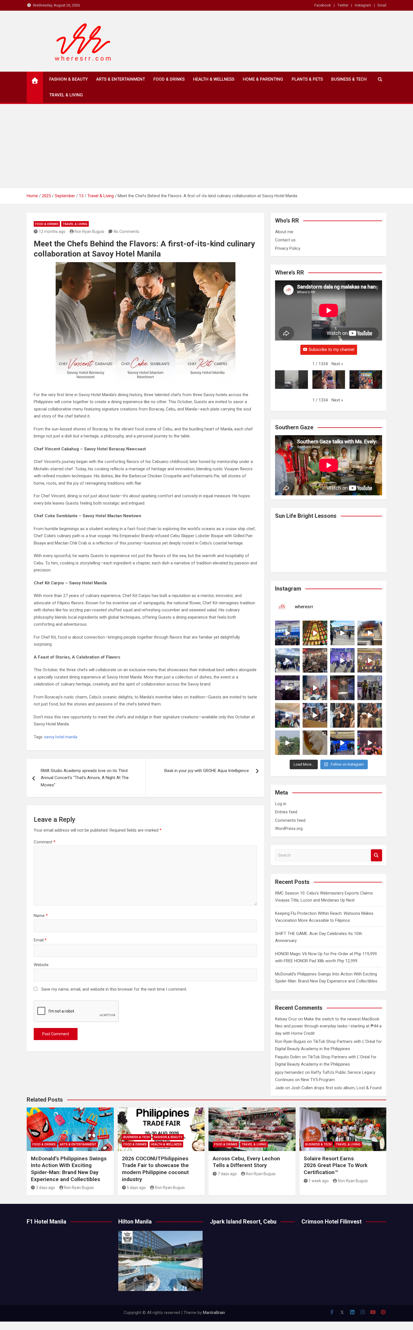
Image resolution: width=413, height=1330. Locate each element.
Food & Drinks (169, 79)
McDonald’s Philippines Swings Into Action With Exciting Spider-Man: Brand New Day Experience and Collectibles (68, 1169)
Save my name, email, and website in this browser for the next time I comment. (114, 989)
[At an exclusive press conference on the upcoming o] (342, 742)
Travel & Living (66, 94)
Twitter (342, 5)
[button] (337, 364)
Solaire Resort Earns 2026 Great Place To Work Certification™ (335, 1165)
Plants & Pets (307, 79)
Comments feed (290, 820)
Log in (280, 803)
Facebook (322, 5)
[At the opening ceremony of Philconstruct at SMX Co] (287, 633)
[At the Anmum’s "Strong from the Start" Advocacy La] (342, 660)
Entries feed (286, 811)
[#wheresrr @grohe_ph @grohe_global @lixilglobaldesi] (342, 687)
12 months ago (52, 231)
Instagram (363, 5)
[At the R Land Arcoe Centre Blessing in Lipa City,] (287, 660)
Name (41, 915)
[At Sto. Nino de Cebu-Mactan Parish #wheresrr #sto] (315, 633)
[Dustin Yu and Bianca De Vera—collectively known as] (369, 715)
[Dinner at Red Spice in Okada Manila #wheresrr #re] (315, 742)
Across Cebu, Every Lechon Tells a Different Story (246, 1162)
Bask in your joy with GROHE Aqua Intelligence (207, 770)
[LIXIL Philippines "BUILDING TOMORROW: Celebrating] (315, 687)
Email (382, 5)
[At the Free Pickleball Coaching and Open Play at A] (342, 633)
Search (376, 855)
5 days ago (136, 1187)
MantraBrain (214, 1312)
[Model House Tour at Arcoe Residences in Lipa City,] (369, 633)
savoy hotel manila (60, 737)
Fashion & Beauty (68, 79)
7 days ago (227, 1174)
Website (41, 964)
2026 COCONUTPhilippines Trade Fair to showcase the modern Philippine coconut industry (155, 1169)
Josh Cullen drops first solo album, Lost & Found (336, 1087)
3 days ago (45, 1187)
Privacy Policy (287, 248)
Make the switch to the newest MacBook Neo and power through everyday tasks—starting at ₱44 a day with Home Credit (328, 1026)
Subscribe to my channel (331, 349)
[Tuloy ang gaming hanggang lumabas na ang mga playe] (369, 687)
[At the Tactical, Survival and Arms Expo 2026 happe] (369, 660)
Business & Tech (349, 79)
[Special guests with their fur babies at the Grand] (315, 715)
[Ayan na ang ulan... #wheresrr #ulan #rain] (287, 742)
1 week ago (318, 1181)
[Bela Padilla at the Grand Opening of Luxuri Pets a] (342, 715)
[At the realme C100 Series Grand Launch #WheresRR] (287, 687)
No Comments (126, 231)
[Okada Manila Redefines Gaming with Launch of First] (369, 742)
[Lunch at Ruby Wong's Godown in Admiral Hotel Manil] (315, 660)
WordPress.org (289, 828)
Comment (44, 842)
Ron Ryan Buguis (89, 231)
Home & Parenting (263, 79)
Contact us (285, 239)
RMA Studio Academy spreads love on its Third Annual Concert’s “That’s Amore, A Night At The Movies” (85, 777)
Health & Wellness (213, 79)
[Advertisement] (206, 146)
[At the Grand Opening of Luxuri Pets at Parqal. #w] (287, 715)
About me (284, 231)
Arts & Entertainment (120, 79)
